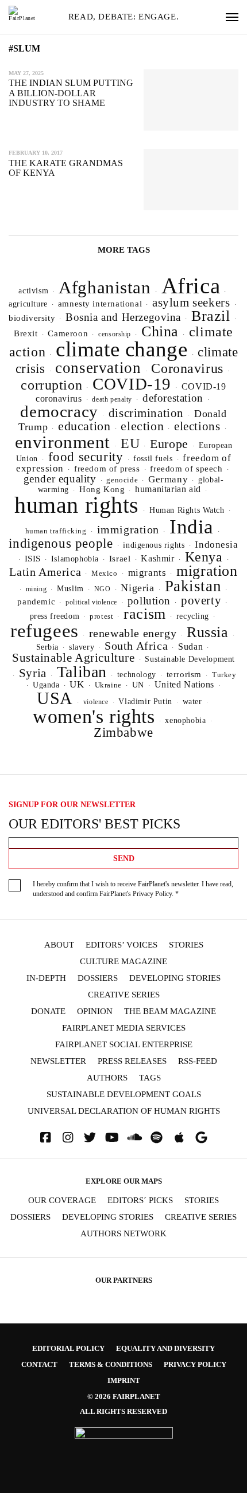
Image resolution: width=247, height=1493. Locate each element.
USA (55, 698)
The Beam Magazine (170, 1011)
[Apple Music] (179, 1137)
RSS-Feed (197, 1061)
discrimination (146, 413)
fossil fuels (152, 458)
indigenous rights (153, 544)
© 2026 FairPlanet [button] (123, 1396)
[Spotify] (156, 1137)
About (59, 945)
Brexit (26, 333)
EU (130, 443)
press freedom (55, 616)
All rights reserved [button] (123, 1411)
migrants (147, 572)
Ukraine (108, 685)
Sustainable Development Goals (124, 1094)
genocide (122, 480)
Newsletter (58, 1061)
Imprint (123, 1380)
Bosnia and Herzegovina (123, 317)
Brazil (210, 316)
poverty (201, 600)
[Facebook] (45, 1137)
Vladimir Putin (145, 701)
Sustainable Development (190, 658)
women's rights (94, 716)
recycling (192, 615)
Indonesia (216, 544)
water (192, 701)
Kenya (204, 556)
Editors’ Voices (121, 945)
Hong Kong (102, 489)
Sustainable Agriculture (73, 658)
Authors (107, 1078)
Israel (120, 558)
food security (86, 457)
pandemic (36, 601)
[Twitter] (90, 1137)
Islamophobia (75, 558)
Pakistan (193, 586)
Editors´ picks (140, 1200)
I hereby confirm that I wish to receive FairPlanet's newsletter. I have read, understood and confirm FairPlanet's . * (133, 889)
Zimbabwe (123, 732)
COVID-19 (131, 384)
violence (96, 702)
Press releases (132, 1061)
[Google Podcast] (201, 1137)
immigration (128, 529)
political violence (91, 602)
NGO (102, 589)
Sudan (190, 646)
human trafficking (56, 531)
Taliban (82, 672)
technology (136, 674)
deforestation (172, 398)
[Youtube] (112, 1137)
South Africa (136, 645)
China (160, 331)
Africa (191, 285)
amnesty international (100, 303)
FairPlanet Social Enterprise (123, 1044)
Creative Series (124, 995)
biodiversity (32, 318)
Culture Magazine (123, 961)
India (191, 526)
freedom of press (107, 468)
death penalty (112, 399)
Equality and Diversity (165, 1348)
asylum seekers (191, 302)
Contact (39, 1364)
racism (145, 614)
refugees (44, 630)
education (84, 426)
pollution (149, 601)
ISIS (33, 558)
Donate (48, 1011)
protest (101, 616)
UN (138, 684)
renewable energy (132, 633)
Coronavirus (187, 368)
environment (63, 442)
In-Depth (46, 978)
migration (206, 571)
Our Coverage (62, 1200)
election (142, 426)
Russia (208, 632)
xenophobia (185, 720)
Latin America (45, 571)
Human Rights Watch (187, 509)
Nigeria (137, 588)
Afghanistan (105, 287)
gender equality (60, 479)
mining (36, 589)
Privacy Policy (152, 894)
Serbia (47, 647)
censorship (114, 334)
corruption (51, 384)
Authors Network (123, 1233)
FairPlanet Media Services (124, 1028)
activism (33, 290)
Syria (33, 673)
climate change (121, 349)
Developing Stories (175, 978)
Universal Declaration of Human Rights (124, 1111)
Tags (150, 1078)
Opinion (95, 1011)
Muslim (70, 588)
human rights (76, 505)
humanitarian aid (167, 489)
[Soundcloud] (134, 1137)
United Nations (184, 684)
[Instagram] (67, 1137)
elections (197, 426)
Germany (168, 479)
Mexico (104, 573)
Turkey (224, 674)
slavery (81, 646)
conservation (98, 367)
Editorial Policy (68, 1348)
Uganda (46, 685)
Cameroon (68, 333)
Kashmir (157, 558)
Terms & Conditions (110, 1364)
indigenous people (61, 543)
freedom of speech (186, 468)
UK (77, 684)
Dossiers (98, 978)
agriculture (28, 303)
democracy (59, 411)
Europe (169, 444)
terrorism (184, 674)
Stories (186, 945)
